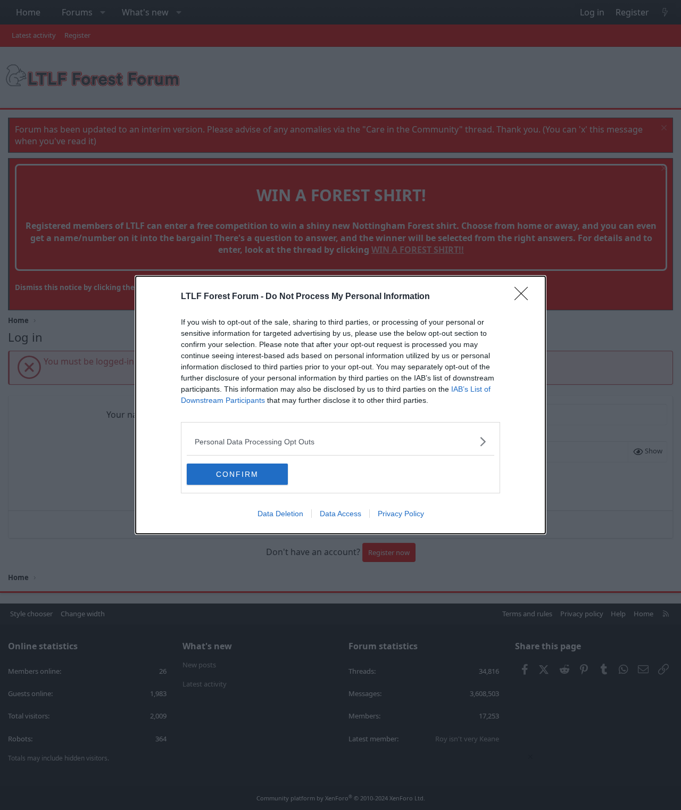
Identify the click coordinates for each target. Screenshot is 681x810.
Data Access (340, 513)
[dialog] (340, 405)
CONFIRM (237, 474)
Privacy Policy (401, 513)
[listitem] (340, 441)
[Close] (524, 297)
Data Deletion (280, 513)
